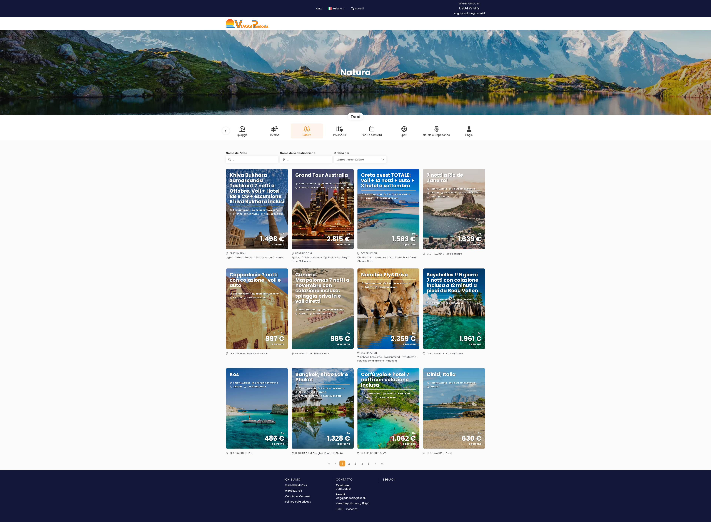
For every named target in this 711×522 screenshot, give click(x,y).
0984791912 (469, 8)
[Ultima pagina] (382, 463)
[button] (226, 131)
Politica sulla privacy (298, 501)
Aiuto (319, 8)
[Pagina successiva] (375, 463)
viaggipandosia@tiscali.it (469, 13)
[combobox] (306, 159)
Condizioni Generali (297, 496)
